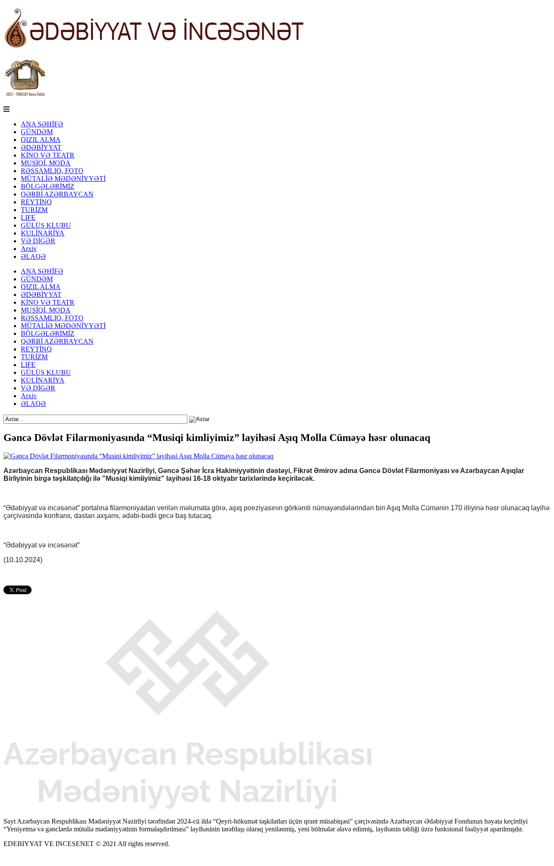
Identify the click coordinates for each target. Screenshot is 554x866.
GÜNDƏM (37, 131)
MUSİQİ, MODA (46, 163)
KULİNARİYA (42, 233)
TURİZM (34, 209)
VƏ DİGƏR (38, 241)
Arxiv (29, 248)
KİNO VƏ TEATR (47, 155)
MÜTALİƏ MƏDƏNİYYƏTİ (63, 178)
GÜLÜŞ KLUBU (46, 225)
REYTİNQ (36, 202)
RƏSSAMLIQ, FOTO (52, 170)
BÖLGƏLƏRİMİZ (47, 186)
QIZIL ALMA (41, 139)
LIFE (28, 217)
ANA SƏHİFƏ (42, 124)
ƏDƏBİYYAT (41, 147)
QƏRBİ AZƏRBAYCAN (57, 194)
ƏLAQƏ (33, 256)
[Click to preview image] (138, 456)
